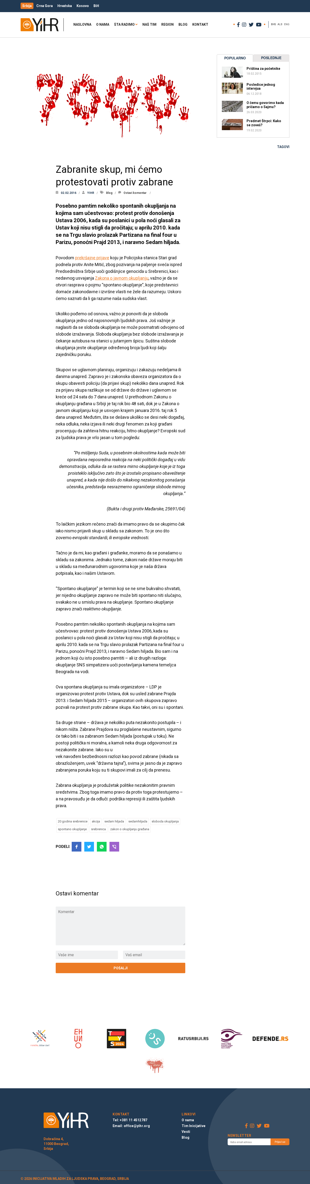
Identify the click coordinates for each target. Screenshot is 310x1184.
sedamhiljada (137, 821)
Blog (182, 24)
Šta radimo (124, 24)
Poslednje (271, 57)
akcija (96, 821)
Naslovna (82, 24)
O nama (102, 24)
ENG (286, 24)
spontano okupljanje (72, 829)
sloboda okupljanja (165, 821)
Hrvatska (64, 6)
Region (167, 24)
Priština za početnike (263, 69)
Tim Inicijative (193, 1126)
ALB (280, 24)
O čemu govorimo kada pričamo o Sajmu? (265, 105)
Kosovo (83, 6)
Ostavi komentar (135, 193)
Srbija (27, 6)
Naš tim (149, 24)
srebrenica (98, 829)
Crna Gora (44, 6)
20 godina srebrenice (72, 821)
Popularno (235, 57)
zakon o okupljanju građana (129, 829)
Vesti (186, 1132)
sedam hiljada (114, 821)
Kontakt (200, 24)
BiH (96, 6)
